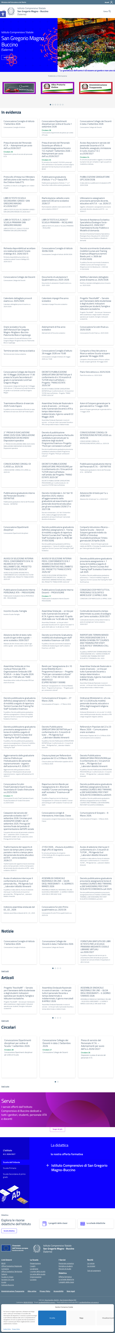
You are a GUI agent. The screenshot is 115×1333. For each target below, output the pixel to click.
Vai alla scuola (8, 57)
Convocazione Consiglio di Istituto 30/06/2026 (57, 250)
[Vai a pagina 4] (58, 104)
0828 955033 (28, 1302)
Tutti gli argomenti (94, 1270)
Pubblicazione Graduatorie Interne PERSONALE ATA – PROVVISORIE (19, 591)
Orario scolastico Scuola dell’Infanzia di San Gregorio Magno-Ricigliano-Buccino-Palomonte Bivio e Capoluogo (17, 331)
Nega (81, 1318)
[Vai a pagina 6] (62, 104)
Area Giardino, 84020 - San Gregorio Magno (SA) (60, 1300)
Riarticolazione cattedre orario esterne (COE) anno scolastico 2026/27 (56, 200)
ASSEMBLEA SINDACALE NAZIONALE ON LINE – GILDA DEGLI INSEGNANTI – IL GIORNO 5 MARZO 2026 (57, 882)
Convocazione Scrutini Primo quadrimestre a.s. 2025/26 (55, 908)
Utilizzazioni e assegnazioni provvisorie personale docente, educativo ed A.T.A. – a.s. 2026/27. (95, 200)
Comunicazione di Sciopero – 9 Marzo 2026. (94, 814)
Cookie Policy (7, 1329)
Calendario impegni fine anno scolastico (55, 299)
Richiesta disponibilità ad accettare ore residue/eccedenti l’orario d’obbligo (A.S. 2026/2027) (19, 251)
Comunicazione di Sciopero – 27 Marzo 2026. (56, 699)
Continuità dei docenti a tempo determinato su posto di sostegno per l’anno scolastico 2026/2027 (95, 613)
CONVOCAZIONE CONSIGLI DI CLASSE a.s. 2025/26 (17, 465)
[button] (3, 14)
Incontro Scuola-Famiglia (15, 611)
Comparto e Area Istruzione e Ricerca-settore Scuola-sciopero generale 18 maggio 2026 (95, 353)
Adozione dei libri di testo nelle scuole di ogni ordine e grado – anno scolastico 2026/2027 (18, 637)
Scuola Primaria (9, 1168)
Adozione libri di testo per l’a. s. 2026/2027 (94, 494)
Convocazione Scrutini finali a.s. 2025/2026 (94, 328)
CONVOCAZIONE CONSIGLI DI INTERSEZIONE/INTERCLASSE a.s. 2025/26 (96, 435)
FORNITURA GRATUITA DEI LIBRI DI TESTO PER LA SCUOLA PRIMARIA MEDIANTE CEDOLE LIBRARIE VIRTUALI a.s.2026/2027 (96, 946)
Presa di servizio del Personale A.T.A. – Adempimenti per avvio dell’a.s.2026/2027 (18, 145)
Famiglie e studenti (66, 1266)
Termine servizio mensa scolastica (19, 350)
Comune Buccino (7, 1285)
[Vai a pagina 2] (53, 104)
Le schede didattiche (66, 1279)
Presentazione (35, 1263)
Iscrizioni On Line (7, 1279)
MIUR (3, 1263)
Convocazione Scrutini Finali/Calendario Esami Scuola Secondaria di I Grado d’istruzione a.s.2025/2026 (19, 788)
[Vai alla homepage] (11, 11)
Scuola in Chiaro (7, 1276)
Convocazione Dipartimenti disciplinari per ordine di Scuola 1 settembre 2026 (57, 123)
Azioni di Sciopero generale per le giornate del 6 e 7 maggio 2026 (95, 404)
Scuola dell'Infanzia (11, 1162)
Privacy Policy (16, 1329)
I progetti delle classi (66, 1282)
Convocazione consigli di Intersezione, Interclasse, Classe (56, 814)
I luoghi (32, 1266)
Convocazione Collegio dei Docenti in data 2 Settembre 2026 (95, 122)
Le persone (34, 1268)
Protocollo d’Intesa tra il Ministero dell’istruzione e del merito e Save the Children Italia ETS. (19, 179)
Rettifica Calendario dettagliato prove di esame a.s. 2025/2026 (94, 278)
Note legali (71, 1291)
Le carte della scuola (37, 1274)
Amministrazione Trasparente (12, 1291)
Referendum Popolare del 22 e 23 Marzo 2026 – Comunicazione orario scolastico (95, 729)
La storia (33, 1279)
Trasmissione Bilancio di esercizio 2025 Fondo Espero (19, 404)
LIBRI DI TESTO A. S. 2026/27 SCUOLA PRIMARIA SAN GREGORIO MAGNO (17, 222)
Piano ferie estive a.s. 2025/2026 (95, 372)
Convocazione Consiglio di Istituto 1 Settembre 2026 (19, 122)
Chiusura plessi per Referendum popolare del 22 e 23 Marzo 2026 (57, 757)
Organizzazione (35, 1276)
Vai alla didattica (9, 1231)
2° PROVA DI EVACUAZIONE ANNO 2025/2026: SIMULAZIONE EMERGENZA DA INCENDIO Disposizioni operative (19, 436)
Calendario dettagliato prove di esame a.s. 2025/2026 (18, 299)
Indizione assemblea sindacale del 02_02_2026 (19, 908)
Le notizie (90, 1263)
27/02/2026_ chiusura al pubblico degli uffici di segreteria (58, 848)
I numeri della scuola (37, 1271)
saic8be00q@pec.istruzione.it (89, 1302)
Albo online (32, 1291)
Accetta (52, 1318)
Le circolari (91, 1266)
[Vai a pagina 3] (55, 104)
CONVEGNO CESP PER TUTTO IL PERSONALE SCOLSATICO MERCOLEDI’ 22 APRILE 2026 (95, 592)
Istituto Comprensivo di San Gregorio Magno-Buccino (79, 1168)
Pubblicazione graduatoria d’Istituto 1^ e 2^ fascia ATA (54, 178)
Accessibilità (58, 1291)
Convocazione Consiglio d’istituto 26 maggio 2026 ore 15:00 (57, 352)
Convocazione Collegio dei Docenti (19, 277)
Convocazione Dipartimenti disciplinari (16, 528)
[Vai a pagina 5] (60, 104)
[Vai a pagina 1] (50, 104)
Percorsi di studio (65, 1268)
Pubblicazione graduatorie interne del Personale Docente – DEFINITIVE (19, 495)
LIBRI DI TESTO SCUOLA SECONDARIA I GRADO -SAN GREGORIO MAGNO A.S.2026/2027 (17, 202)
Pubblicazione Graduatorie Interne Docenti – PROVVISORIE (57, 591)
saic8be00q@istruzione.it (47, 1302)
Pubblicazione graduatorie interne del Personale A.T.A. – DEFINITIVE (95, 465)
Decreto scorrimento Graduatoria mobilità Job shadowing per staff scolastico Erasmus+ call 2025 (57, 637)
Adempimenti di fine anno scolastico (53, 328)
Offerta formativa (65, 1276)
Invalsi (3, 1282)
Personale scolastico (66, 1263)
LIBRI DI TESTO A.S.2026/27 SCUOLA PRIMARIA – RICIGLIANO (57, 221)
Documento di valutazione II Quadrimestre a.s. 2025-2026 (55, 278)
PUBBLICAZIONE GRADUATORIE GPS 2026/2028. (95, 178)
